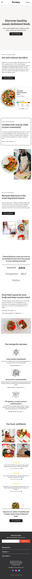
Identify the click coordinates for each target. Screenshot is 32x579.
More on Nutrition (15, 411)
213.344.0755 (16, 565)
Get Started (16, 34)
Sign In (28, 2)
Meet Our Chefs (7, 141)
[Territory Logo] (16, 2)
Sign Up (24, 541)
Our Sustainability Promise (11, 313)
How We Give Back (8, 310)
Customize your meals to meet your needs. (13, 65)
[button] (19, 108)
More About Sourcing (15, 387)
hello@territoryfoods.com (16, 567)
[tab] (11, 268)
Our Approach (15, 365)
